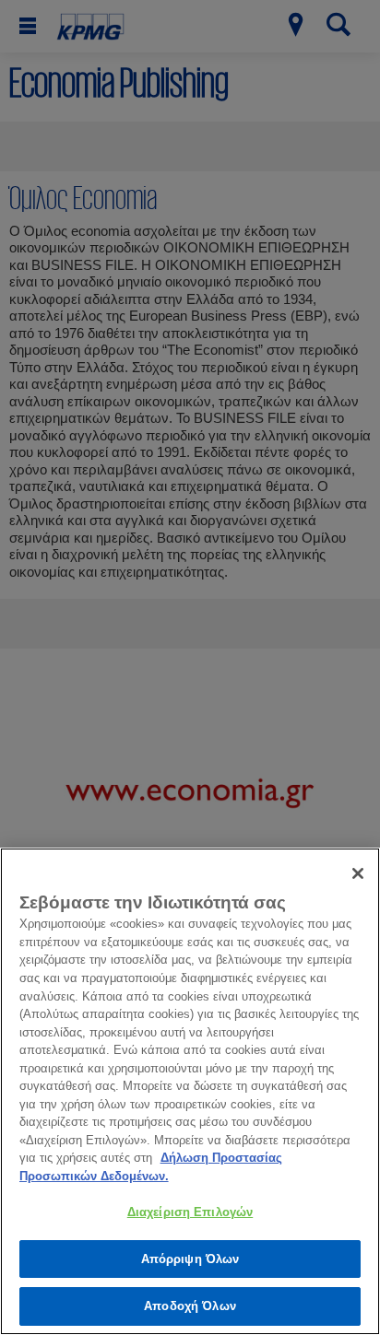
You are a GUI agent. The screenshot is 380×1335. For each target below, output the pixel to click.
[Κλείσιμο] (358, 873)
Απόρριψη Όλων (190, 1259)
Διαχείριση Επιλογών (190, 1212)
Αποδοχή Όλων (190, 1306)
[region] (190, 1091)
